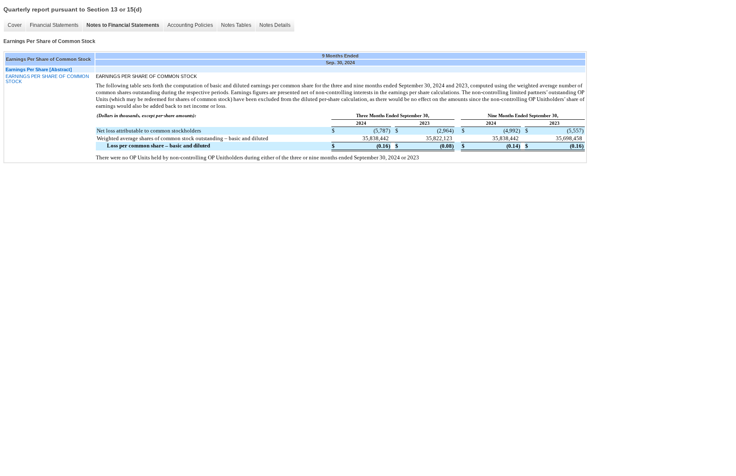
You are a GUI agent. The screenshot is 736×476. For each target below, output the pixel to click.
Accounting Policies (190, 25)
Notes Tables (236, 25)
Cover (15, 25)
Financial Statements (54, 25)
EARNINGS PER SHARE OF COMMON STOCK (47, 79)
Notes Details (274, 25)
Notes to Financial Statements (122, 25)
